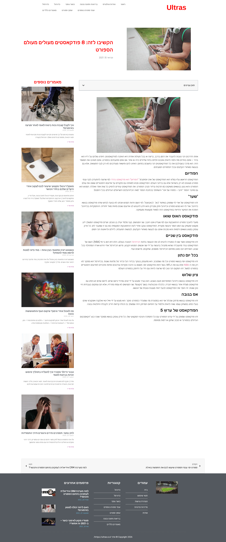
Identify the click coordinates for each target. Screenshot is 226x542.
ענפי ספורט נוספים (86, 10)
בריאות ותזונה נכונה (89, 4)
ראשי (123, 4)
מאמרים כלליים (49, 10)
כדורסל (45, 4)
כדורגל (57, 4)
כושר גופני (70, 4)
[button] (83, 85)
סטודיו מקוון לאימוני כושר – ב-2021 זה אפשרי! (74, 522)
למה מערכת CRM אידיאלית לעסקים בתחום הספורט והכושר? (75, 494)
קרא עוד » (70, 142)
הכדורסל (136, 241)
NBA (186, 264)
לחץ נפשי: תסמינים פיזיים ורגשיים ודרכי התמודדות (47, 433)
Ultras (176, 7)
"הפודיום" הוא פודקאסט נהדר (125, 179)
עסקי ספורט (67, 10)
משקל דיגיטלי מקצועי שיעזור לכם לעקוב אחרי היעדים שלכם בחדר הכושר (50, 187)
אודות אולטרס (109, 4)
